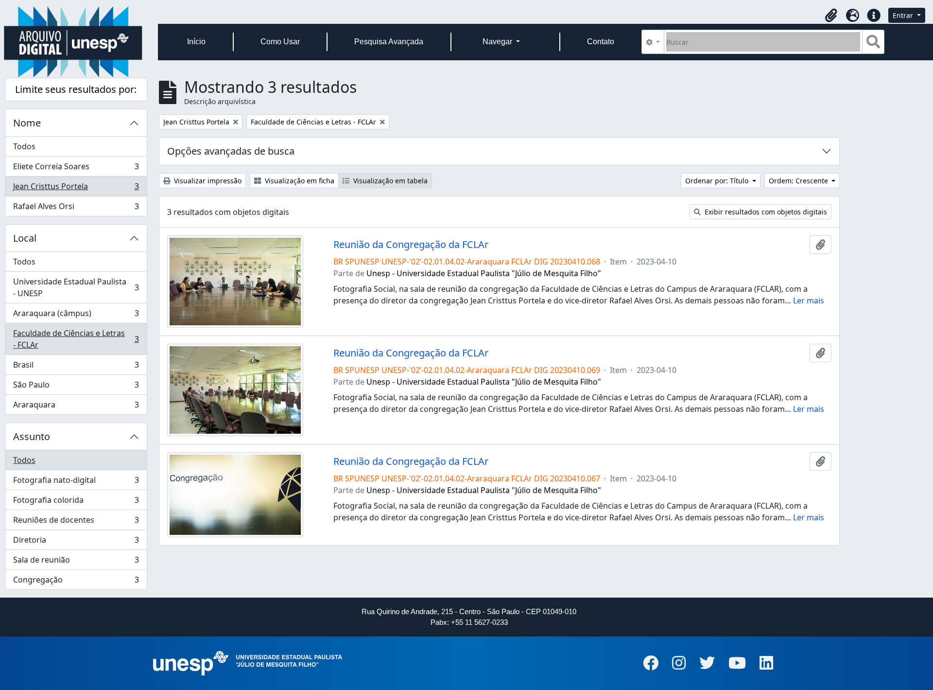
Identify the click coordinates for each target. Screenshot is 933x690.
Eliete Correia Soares (76, 169)
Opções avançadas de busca (230, 151)
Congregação (76, 581)
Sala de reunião (76, 562)
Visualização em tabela (389, 180)
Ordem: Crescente (799, 180)
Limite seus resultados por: (76, 89)
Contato (600, 41)
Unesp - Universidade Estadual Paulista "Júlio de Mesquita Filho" (483, 273)
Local (24, 238)
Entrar (904, 15)
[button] (831, 15)
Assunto (31, 436)
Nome (27, 122)
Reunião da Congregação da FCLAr (410, 244)
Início (196, 41)
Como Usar (280, 41)
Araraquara (76, 406)
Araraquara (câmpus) (76, 315)
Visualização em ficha (298, 180)
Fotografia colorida (76, 502)
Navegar (498, 41)
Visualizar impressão (207, 180)
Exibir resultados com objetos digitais (765, 211)
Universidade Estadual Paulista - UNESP (76, 287)
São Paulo (76, 387)
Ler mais (808, 300)
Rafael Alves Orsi (76, 208)
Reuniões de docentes (76, 522)
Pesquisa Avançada (388, 41)
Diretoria (76, 542)
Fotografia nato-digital (76, 482)
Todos (24, 146)
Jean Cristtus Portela (76, 188)
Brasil (76, 367)
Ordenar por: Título (717, 180)
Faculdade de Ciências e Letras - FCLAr (76, 339)
